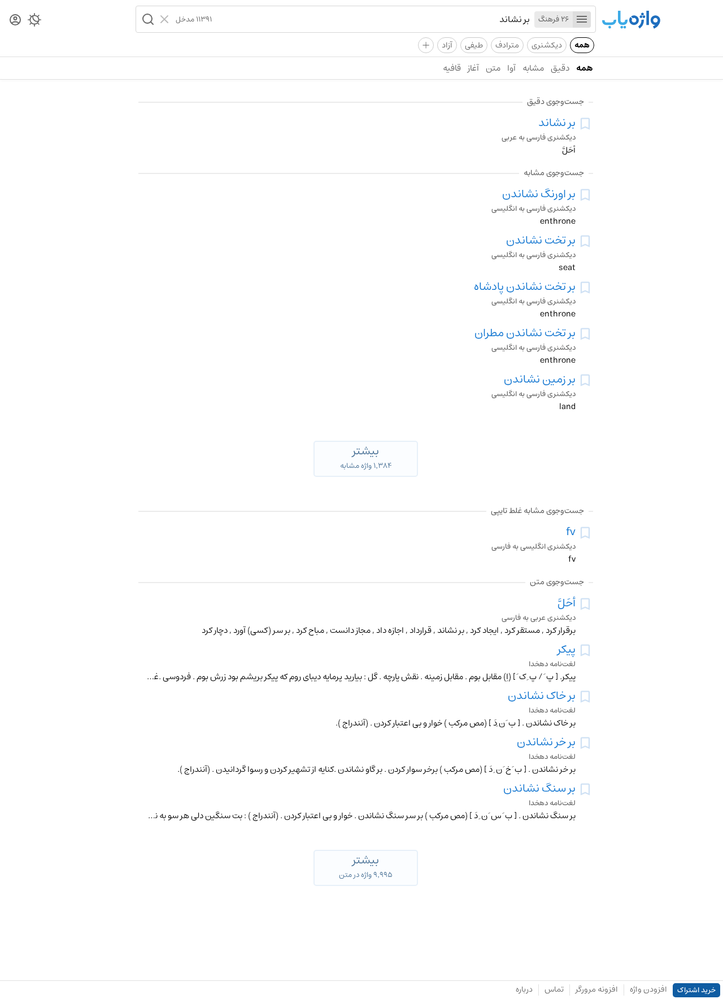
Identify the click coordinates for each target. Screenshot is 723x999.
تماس (554, 989)
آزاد (447, 45)
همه (582, 45)
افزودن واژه (648, 989)
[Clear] (166, 19)
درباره (524, 989)
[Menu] (582, 19)
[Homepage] (631, 21)
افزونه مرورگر (597, 989)
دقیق (560, 68)
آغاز (473, 68)
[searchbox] (371, 19)
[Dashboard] (15, 20)
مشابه (533, 68)
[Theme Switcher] (34, 22)
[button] (147, 19)
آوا (511, 68)
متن (493, 68)
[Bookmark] (585, 124)
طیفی (474, 45)
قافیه (452, 68)
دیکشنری (547, 45)
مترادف (507, 45)
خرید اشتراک (696, 990)
